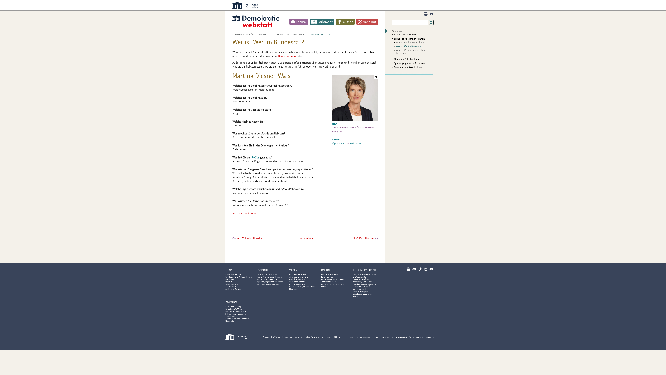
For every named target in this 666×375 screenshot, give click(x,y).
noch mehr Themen (233, 289)
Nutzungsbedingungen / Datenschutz (375, 337)
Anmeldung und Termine (363, 282)
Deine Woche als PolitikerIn (332, 279)
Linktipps (293, 289)
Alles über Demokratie (298, 277)
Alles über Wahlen (297, 279)
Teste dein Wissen (328, 282)
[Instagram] (426, 269)
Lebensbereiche (232, 284)
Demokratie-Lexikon (297, 274)
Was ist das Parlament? (406, 34)
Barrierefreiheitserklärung (403, 337)
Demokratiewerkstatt (330, 274)
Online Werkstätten (361, 279)
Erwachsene (232, 302)
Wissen (347, 22)
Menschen (229, 279)
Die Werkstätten (360, 277)
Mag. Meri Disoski (363, 238)
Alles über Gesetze (297, 282)
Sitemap (419, 337)
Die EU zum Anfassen (298, 284)
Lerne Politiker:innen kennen (297, 34)
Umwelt (228, 282)
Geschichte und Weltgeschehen (238, 277)
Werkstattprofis (359, 289)
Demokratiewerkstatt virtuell (365, 274)
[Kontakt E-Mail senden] (431, 14)
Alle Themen (230, 287)
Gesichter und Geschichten (408, 67)
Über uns (354, 337)
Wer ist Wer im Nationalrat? (410, 42)
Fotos (355, 296)
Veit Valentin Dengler (249, 238)
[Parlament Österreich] (339, 5)
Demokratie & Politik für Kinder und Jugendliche (252, 34)
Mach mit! (369, 22)
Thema (301, 22)
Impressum (429, 337)
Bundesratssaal (287, 56)
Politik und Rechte (233, 274)
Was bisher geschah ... (362, 294)
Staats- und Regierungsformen (302, 287)
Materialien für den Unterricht (238, 311)
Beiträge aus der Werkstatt (364, 284)
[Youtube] (431, 269)
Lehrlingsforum (327, 277)
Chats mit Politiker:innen (407, 59)
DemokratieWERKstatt (364, 270)
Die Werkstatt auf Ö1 (362, 287)
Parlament (325, 22)
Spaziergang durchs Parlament (410, 63)
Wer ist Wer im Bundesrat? (322, 34)
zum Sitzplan (307, 238)
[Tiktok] (420, 269)
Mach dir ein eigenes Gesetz (333, 284)
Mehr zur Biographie (244, 213)
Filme (323, 287)
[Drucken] (426, 14)
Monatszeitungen (360, 291)
